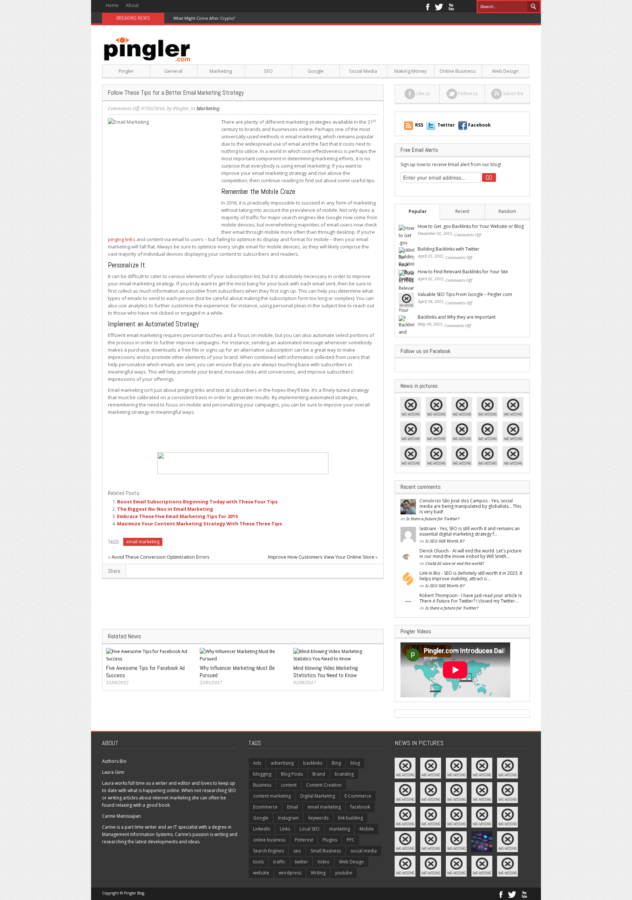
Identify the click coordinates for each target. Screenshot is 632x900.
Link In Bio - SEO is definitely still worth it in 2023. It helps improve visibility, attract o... (471, 576)
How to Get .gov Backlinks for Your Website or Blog (471, 226)
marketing (339, 829)
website (261, 873)
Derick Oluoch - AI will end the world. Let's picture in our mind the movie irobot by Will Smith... (471, 553)
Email (292, 807)
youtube (343, 873)
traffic (279, 862)
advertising (282, 763)
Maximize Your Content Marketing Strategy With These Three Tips (199, 523)
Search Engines (268, 851)
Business (262, 785)
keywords (318, 818)
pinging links (121, 239)
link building (350, 818)
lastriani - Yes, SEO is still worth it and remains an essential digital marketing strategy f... (470, 531)
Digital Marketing (317, 796)
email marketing (142, 542)
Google (316, 71)
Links (285, 829)
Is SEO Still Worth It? (445, 541)
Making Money (410, 71)
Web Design (505, 71)
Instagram (288, 818)
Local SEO (310, 829)
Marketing (221, 71)
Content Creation (324, 785)
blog (355, 763)
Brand (318, 774)
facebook (360, 807)
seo (297, 851)
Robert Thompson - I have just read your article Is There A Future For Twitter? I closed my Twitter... (471, 598)
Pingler (126, 71)
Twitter (438, 6)
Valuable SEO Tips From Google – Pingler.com (465, 294)
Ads (257, 763)
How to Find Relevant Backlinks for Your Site (463, 272)
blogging (262, 774)
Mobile (367, 829)
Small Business (326, 851)
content (289, 785)
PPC (351, 840)
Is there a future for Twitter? (433, 519)
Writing (318, 873)
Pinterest (304, 840)
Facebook (427, 6)
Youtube (451, 6)
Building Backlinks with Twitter (448, 249)
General (173, 71)
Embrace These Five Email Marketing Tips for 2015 (177, 516)
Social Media (363, 71)
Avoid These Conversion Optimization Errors (161, 557)
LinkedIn (261, 829)
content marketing (272, 796)
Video (323, 862)
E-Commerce (358, 796)
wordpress (290, 873)
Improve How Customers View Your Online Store (321, 557)
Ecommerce (265, 807)
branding (344, 774)
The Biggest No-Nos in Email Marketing (165, 509)
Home (112, 5)
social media (363, 851)
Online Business (458, 71)
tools (258, 862)
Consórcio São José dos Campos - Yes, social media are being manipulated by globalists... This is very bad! (470, 506)
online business (269, 840)
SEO (268, 71)
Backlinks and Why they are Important (457, 317)
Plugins (330, 840)
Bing (336, 763)
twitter (301, 862)
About (132, 5)
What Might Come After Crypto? (204, 18)
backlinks (312, 763)
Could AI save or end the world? (454, 563)
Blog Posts (292, 774)
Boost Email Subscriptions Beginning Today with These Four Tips (197, 501)
